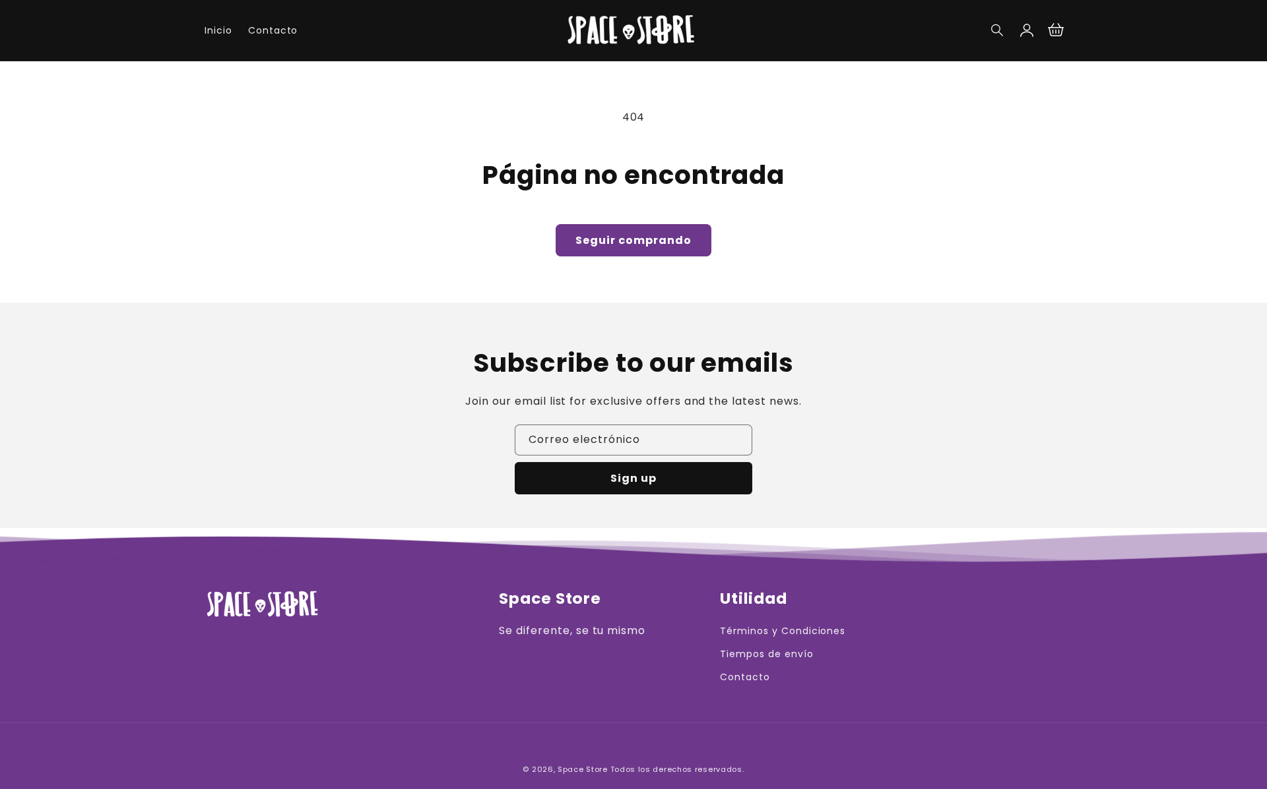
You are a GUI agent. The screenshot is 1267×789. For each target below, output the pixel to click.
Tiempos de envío (766, 653)
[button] (997, 30)
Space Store (583, 769)
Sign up (633, 478)
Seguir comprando (633, 240)
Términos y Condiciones (782, 630)
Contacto (745, 677)
